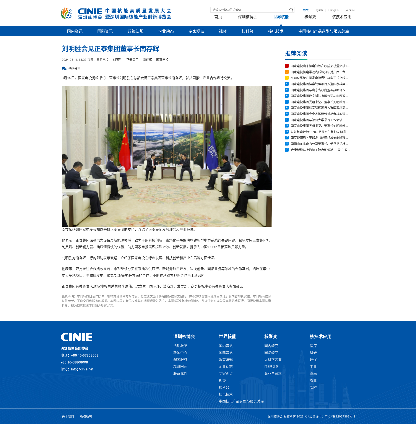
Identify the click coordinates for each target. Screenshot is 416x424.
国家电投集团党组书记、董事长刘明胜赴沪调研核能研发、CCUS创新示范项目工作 (321, 126)
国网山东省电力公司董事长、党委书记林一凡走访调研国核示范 (321, 144)
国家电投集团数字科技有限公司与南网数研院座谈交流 (321, 96)
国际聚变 (271, 353)
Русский (349, 10)
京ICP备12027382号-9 (340, 416)
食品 (313, 374)
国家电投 (162, 60)
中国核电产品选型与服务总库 (323, 31)
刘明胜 (117, 60)
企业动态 (166, 31)
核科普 (247, 31)
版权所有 (86, 416)
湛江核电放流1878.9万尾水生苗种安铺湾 (318, 132)
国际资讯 (105, 31)
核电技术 (276, 31)
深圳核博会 (247, 17)
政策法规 (135, 31)
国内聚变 (271, 346)
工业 (313, 367)
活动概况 (180, 346)
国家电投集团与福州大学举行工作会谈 (316, 120)
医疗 (313, 346)
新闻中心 (180, 353)
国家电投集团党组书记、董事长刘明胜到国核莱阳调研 (321, 102)
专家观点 (196, 31)
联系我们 (180, 374)
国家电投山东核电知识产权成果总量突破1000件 (321, 66)
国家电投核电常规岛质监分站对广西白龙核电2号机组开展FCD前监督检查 (321, 72)
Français (333, 10)
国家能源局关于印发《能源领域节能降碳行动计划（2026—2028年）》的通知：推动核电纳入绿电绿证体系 (321, 138)
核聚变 (310, 17)
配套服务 (180, 360)
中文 (306, 10)
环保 (313, 360)
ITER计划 (271, 367)
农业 (313, 381)
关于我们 (68, 416)
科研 (313, 353)
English (318, 10)
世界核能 (281, 17)
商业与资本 (273, 374)
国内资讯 (75, 31)
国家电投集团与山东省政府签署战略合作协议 (321, 90)
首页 (218, 17)
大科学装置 (273, 360)
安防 (313, 388)
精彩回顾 (180, 367)
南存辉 (147, 60)
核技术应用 (341, 17)
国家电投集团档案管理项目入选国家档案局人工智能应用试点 (321, 84)
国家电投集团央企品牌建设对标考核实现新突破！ (321, 114)
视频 (223, 31)
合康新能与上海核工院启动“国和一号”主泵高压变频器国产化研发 (321, 150)
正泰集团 (132, 60)
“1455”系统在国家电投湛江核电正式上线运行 (321, 78)
